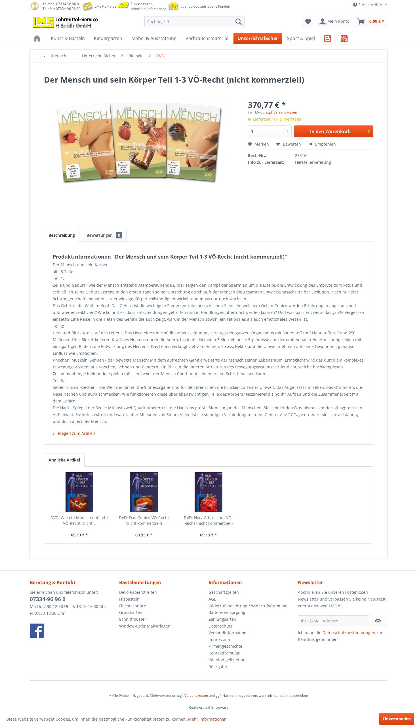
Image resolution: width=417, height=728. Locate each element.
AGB (212, 599)
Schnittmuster (132, 619)
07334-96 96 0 (48, 599)
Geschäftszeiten (223, 592)
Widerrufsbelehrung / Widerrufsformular (247, 606)
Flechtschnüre (132, 606)
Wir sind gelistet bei (227, 659)
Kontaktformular (224, 653)
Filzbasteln (129, 599)
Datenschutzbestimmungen (349, 632)
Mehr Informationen (207, 719)
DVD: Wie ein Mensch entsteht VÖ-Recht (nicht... (79, 520)
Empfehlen (325, 144)
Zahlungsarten (222, 619)
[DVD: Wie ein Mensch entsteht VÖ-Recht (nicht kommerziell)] (79, 492)
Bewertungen (103, 235)
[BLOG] (328, 38)
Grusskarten (130, 612)
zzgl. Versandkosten (281, 112)
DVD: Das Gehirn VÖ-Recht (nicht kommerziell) (144, 520)
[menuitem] (194, 21)
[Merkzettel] (308, 21)
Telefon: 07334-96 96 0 (61, 3)
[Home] (38, 38)
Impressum (219, 639)
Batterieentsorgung (226, 612)
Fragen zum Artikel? (76, 433)
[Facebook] (73, 631)
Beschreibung (62, 235)
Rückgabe (217, 666)
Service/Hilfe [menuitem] (370, 4)
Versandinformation (227, 632)
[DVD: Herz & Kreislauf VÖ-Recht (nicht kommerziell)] (208, 492)
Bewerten (292, 144)
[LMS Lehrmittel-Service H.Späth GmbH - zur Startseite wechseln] (66, 23)
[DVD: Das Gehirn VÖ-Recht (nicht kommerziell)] (144, 492)
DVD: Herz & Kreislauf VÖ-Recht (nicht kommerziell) (208, 520)
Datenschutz (220, 626)
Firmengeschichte (225, 646)
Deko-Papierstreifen (138, 592)
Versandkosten (196, 695)
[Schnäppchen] (344, 38)
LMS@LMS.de (105, 6)
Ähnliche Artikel (64, 460)
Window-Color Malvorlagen (144, 626)
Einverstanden (397, 718)
